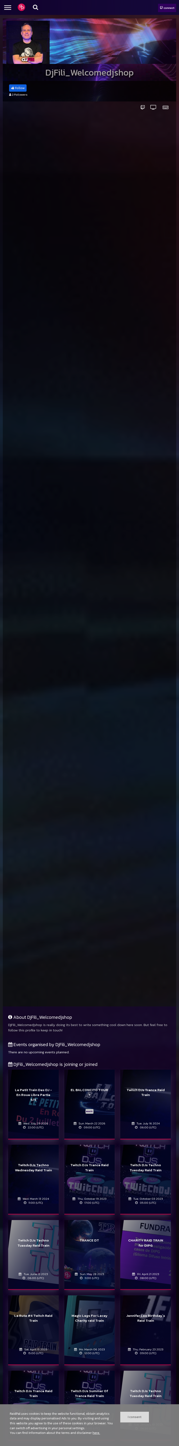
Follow (19, 88)
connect (168, 8)
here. (96, 1432)
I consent (134, 1417)
